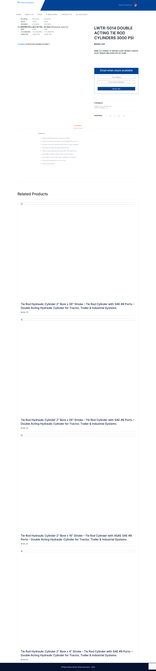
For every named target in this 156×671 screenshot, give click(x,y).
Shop (39, 14)
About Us (29, 14)
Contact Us (66, 14)
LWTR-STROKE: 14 (100, 108)
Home (18, 14)
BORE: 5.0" (98, 106)
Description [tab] (78, 125)
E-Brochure (51, 14)
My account (82, 14)
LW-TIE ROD (107, 106)
